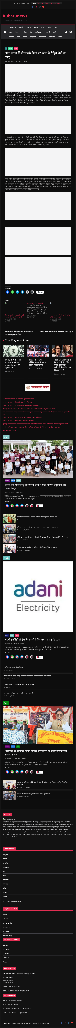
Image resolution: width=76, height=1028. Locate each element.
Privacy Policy (7, 936)
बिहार (4, 871)
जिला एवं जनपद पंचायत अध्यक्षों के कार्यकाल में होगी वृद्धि (55, 331)
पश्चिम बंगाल (6, 867)
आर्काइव (60, 37)
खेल (56, 27)
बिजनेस (17, 32)
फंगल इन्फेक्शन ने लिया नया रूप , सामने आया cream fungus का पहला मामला (13, 363)
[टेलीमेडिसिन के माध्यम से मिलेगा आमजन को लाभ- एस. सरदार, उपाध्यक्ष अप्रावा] (9, 528)
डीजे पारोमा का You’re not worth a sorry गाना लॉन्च (19, 693)
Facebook (6, 958)
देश (6, 48)
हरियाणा (5, 896)
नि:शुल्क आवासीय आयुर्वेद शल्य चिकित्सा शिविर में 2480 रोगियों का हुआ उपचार (37, 547)
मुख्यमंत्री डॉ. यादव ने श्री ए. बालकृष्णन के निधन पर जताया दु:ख (19, 420)
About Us (6, 931)
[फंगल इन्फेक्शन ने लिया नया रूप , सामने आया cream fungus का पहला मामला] (13, 346)
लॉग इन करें (33, 37)
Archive (5, 945)
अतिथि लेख (52, 37)
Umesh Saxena (19, 643)
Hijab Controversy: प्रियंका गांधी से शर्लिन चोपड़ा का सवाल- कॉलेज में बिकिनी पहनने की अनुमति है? (62, 364)
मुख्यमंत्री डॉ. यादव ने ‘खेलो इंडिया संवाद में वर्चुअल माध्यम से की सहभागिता (21, 405)
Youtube (6, 953)
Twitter (5, 962)
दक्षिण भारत (5, 880)
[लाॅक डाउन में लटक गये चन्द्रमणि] (38, 310)
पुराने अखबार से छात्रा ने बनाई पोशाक (14, 667)
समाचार (25, 37)
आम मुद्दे (48, 32)
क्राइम (10, 32)
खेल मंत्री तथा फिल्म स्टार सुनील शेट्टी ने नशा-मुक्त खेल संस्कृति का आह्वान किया (15, 316)
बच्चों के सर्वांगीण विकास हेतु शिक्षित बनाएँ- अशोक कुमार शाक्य (33, 794)
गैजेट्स (6, 635)
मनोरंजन (24, 32)
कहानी (54, 32)
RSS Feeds (6, 949)
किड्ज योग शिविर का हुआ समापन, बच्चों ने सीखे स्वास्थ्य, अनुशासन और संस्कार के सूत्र (35, 486)
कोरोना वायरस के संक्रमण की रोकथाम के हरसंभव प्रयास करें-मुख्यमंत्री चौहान (19, 332)
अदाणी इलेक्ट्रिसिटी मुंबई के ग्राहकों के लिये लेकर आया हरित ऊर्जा (32, 639)
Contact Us (6, 927)
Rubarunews (15, 16)
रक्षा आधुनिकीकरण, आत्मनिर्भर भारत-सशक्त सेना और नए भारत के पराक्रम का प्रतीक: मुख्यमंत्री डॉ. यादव (29, 409)
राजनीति (21, 27)
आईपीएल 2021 (39, 32)
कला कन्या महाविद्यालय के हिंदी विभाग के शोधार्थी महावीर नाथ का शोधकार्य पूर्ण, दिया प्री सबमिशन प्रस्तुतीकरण (42, 783)
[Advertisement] (38, 78)
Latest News (7, 919)
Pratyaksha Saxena (21, 61)
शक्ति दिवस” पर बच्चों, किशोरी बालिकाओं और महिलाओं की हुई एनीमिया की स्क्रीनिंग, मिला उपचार (43, 537)
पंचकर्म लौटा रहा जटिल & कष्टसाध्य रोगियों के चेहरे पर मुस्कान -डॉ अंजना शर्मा (37, 517)
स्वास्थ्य (36, 27)
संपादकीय (11, 37)
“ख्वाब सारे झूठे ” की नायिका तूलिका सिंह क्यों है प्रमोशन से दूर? (60, 316)
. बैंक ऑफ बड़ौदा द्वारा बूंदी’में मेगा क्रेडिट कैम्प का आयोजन (19, 684)
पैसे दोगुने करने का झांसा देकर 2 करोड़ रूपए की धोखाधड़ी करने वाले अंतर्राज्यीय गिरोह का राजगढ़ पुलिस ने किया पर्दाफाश (32, 427)
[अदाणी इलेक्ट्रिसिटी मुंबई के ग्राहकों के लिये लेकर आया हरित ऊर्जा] (38, 596)
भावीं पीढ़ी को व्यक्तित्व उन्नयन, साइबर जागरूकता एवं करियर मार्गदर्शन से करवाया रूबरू (36, 752)
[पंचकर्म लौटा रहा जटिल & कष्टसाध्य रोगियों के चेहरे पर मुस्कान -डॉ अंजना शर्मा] (9, 518)
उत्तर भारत (5, 884)
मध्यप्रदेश (5, 855)
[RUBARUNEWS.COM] (9, 819)
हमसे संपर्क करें (42, 37)
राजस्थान (13, 480)
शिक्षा (31, 32)
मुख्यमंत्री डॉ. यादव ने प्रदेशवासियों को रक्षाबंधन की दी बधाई (17, 402)
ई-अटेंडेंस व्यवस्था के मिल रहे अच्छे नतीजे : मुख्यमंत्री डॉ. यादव (18, 399)
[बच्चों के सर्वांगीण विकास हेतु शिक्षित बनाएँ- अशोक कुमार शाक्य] (9, 795)
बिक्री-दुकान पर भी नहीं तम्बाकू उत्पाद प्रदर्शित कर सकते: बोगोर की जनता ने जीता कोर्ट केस (27, 676)
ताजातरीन (11, 27)
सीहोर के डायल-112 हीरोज (9, 430)
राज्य (28, 27)
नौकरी (18, 37)
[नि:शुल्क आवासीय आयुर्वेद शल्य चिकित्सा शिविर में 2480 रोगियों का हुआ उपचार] (9, 548)
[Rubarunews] (5, 32)
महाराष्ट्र (15, 48)
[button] (15, 27)
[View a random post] (70, 32)
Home (5, 915)
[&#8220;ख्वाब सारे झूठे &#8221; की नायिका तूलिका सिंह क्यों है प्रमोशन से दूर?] (60, 308)
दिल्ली (4, 875)
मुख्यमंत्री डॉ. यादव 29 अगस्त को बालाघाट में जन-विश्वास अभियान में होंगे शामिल (22, 417)
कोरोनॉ (42, 27)
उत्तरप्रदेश (5, 863)
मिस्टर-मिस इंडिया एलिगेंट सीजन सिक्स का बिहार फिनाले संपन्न (38, 362)
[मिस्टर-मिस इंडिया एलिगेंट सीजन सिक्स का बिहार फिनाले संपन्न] (38, 346)
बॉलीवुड (49, 27)
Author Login (7, 923)
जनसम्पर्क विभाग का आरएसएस (12, 901)
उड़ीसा (4, 888)
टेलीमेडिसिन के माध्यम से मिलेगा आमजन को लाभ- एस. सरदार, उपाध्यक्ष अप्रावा (37, 527)
